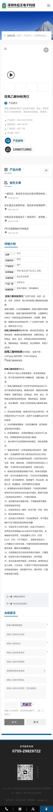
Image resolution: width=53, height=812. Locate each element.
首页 (19, 35)
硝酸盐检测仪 (19, 596)
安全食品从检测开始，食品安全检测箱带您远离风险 (26, 205)
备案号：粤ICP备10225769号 (28, 793)
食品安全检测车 (20, 603)
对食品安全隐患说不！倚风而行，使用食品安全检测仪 (26, 217)
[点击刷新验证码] (26, 704)
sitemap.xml (42, 800)
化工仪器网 (20, 800)
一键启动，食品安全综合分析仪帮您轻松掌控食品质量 (26, 193)
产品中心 (28, 35)
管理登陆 (31, 800)
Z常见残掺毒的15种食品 (16, 228)
